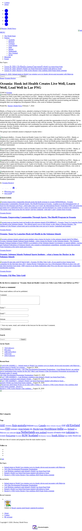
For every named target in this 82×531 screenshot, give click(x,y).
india (60, 430)
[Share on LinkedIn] (7, 189)
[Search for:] (10, 77)
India (10, 47)
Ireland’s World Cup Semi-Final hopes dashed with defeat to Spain (26, 474)
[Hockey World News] (41, 29)
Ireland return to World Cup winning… (13, 369)
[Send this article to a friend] (12, 189)
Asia (14, 426)
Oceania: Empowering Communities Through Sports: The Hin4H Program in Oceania (38, 218)
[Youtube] (6, 21)
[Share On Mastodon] (17, 189)
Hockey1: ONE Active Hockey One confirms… (16, 390)
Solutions (49, 437)
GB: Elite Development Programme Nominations (17, 376)
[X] (6, 17)
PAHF (64, 434)
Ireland (11, 49)
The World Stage (10, 36)
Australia (12, 40)
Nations (7, 38)
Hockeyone (38, 430)
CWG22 (48, 427)
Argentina (8, 427)
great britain (23, 430)
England (75, 426)
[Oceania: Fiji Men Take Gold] (41, 269)
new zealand (41, 433)
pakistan (70, 433)
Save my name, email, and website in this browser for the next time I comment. (28, 326)
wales (70, 437)
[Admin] (7, 507)
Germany (12, 43)
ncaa (18, 433)
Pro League (18, 437)
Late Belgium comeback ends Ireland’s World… (16, 380)
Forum (6, 59)
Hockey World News (15, 107)
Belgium (11, 42)
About (6, 4)
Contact (7, 3)
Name (2, 309)
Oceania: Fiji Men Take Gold (13, 276)
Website (2, 320)
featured (2, 430)
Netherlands (13, 51)
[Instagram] (6, 10)
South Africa (58, 436)
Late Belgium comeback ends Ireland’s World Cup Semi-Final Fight (27, 472)
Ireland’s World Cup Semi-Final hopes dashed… (16, 384)
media (7, 434)
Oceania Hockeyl (8, 184)
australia (21, 426)
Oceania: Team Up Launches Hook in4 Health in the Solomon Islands (30, 235)
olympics (57, 433)
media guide (13, 434)
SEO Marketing (42, 437)
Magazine (7, 57)
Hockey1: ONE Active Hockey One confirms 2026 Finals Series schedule (29, 476)
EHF (64, 427)
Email (2, 315)
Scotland (33, 436)
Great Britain (13, 45)
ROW (11, 55)
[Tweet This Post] (4, 189)
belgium (30, 427)
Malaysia (3, 434)
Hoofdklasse (50, 430)
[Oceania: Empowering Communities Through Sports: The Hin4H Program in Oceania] (41, 211)
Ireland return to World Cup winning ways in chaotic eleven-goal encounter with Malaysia (34, 468)
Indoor (65, 430)
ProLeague (10, 437)
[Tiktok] (6, 14)
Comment (3, 296)
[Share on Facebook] (1, 189)
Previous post (9, 193)
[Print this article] (14, 189)
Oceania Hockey (5, 214)
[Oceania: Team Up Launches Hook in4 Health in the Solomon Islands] (41, 227)
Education (58, 427)
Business (36, 427)
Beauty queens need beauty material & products (28, 509)
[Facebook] (6, 24)
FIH (7, 430)
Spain (66, 437)
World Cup (77, 437)
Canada (42, 426)
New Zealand (13, 53)
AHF (2, 426)
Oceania (9, 94)
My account (8, 518)
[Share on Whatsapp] (16, 189)
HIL (31, 430)
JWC (76, 430)
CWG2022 (53, 427)
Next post (7, 195)
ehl (68, 426)
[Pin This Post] (9, 189)
